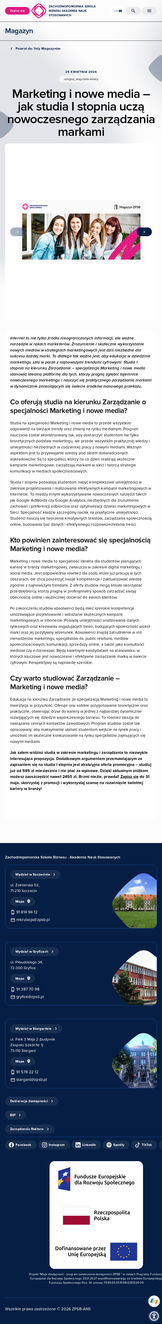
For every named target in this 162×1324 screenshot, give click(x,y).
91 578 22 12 (27, 1072)
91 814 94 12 (27, 912)
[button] (154, 1316)
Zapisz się (129, 776)
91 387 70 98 (27, 989)
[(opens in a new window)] (154, 1301)
